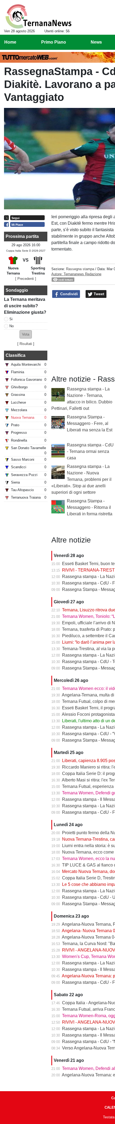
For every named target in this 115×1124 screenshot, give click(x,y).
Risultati (26, 344)
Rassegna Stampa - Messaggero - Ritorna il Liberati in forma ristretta (89, 507)
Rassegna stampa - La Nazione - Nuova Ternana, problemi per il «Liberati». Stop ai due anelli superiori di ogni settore (81, 479)
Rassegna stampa (80, 269)
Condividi (68, 294)
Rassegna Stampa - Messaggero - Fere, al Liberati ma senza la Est (89, 423)
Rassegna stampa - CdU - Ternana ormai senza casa (90, 451)
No (11, 326)
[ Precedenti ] (25, 279)
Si (11, 319)
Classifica (15, 355)
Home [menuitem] (10, 42)
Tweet (98, 294)
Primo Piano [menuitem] (53, 42)
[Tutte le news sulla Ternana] (38, 16)
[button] (26, 334)
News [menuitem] (96, 42)
